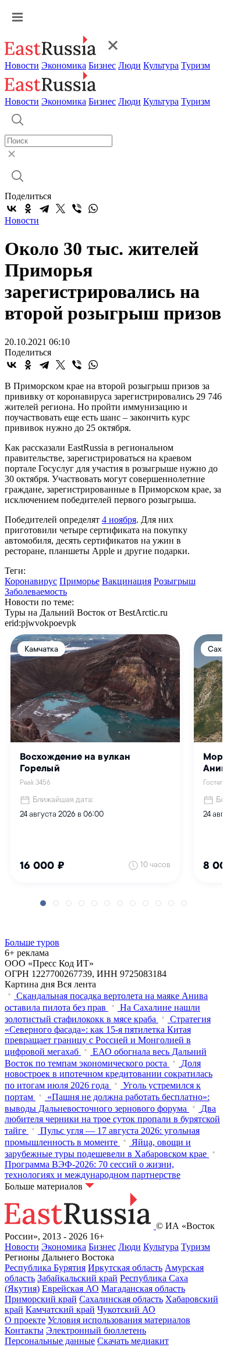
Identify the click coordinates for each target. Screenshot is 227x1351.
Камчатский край (60, 1309)
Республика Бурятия (45, 1268)
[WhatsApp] (93, 208)
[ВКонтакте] (12, 208)
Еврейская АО (70, 1288)
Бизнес (102, 65)
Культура (161, 65)
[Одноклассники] (28, 208)
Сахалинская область (121, 1299)
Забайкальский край (77, 1278)
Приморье (79, 581)
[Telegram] (44, 208)
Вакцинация (126, 581)
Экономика (63, 65)
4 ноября (119, 519)
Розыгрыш (175, 581)
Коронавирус (31, 581)
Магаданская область (143, 1288)
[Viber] (77, 208)
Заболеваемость (36, 592)
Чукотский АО (126, 1309)
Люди (129, 65)
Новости (22, 65)
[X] (61, 208)
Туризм (195, 65)
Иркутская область (125, 1268)
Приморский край (41, 1299)
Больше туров (32, 942)
